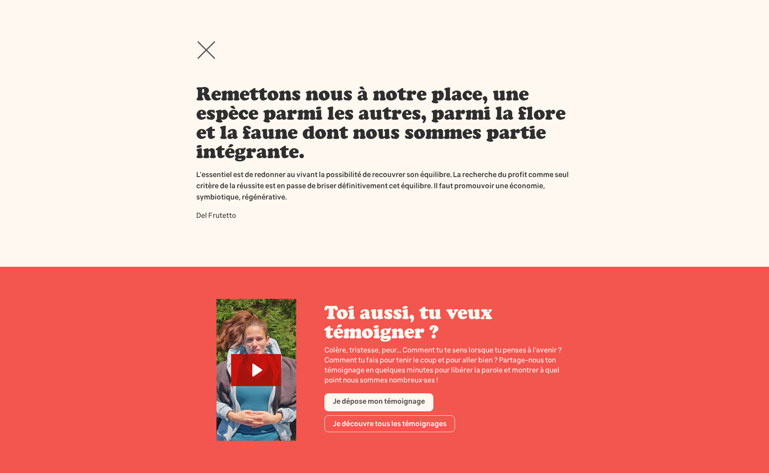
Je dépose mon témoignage (379, 401)
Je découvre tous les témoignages (390, 424)
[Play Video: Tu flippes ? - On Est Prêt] (256, 370)
